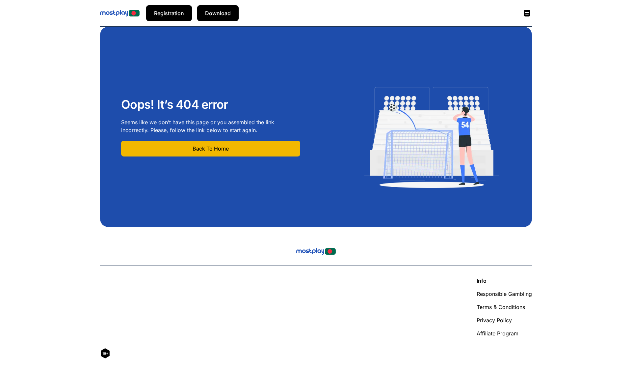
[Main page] (120, 13)
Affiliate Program (497, 333)
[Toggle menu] (527, 13)
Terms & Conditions (501, 307)
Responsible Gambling (504, 294)
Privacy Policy (494, 320)
